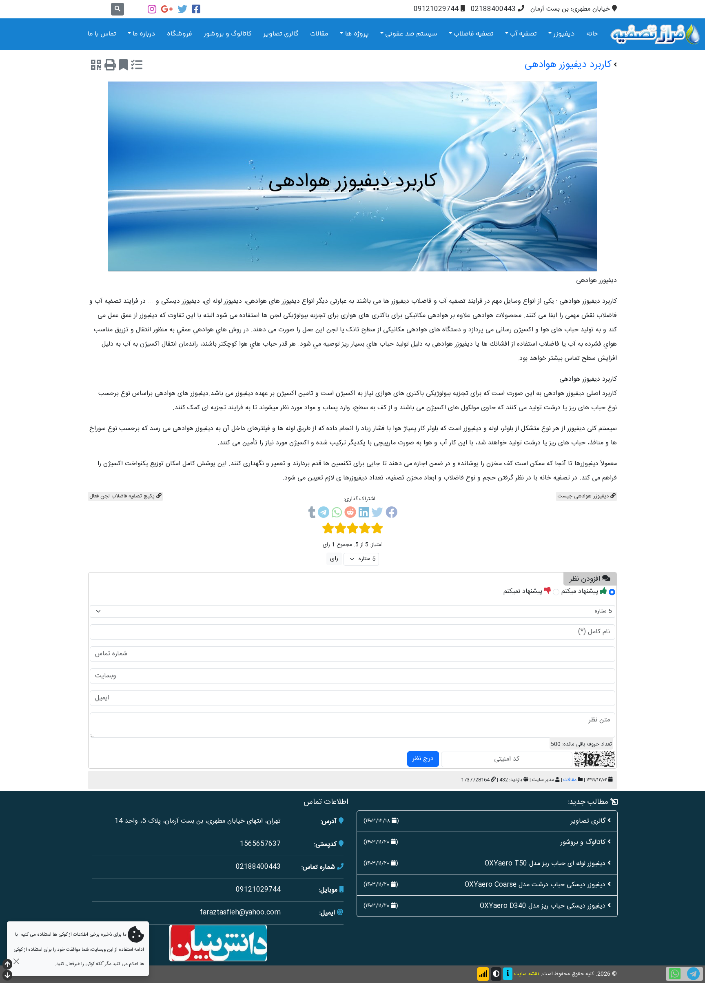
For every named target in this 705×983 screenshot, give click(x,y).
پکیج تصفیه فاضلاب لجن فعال (122, 496)
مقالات (319, 34)
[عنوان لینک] (218, 943)
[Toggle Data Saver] (483, 974)
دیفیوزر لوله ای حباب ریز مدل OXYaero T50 (545, 863)
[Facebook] (196, 9)
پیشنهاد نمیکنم (523, 591)
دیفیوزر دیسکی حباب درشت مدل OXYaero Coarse (535, 884)
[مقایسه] (136, 66)
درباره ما (144, 34)
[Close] (16, 961)
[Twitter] (182, 9)
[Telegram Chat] (693, 973)
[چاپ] (110, 66)
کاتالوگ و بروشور (228, 34)
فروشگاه (179, 34)
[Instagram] (151, 9)
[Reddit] (350, 514)
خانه (592, 34)
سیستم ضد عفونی (411, 34)
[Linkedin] (363, 514)
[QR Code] (96, 66)
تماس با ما (102, 34)
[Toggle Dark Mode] (496, 974)
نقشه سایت (526, 974)
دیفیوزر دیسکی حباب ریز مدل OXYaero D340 (542, 906)
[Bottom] (7, 976)
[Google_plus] (167, 9)
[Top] (7, 965)
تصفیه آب (523, 34)
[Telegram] (323, 514)
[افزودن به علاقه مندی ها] (123, 66)
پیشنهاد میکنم (580, 591)
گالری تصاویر (281, 34)
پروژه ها (357, 34)
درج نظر (423, 758)
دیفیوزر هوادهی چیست (583, 496)
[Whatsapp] (336, 514)
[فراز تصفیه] (655, 34)
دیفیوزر (564, 34)
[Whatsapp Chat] (675, 973)
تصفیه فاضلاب (474, 34)
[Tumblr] (312, 514)
